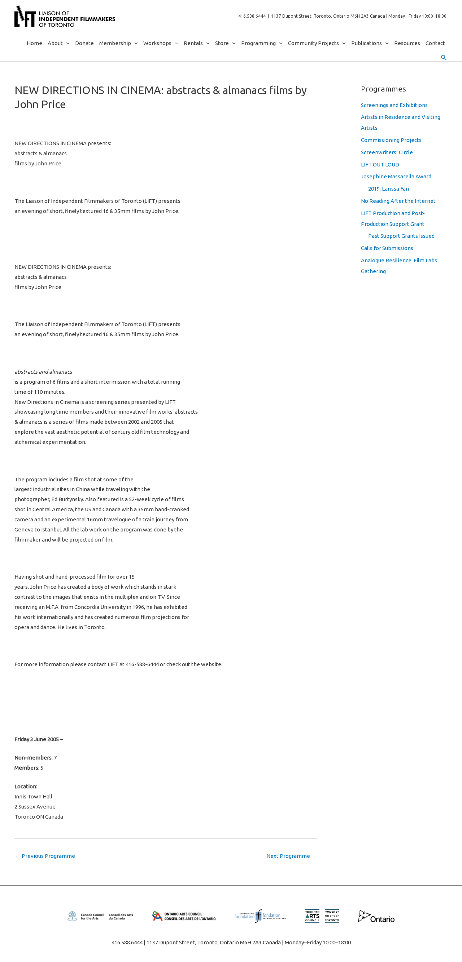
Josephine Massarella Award (396, 176)
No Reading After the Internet (398, 201)
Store (222, 43)
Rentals (193, 43)
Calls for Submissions (387, 248)
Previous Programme (45, 856)
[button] (444, 57)
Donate (84, 43)
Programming (258, 43)
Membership (115, 43)
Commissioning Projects (391, 140)
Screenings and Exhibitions (394, 105)
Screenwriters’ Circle (387, 152)
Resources (407, 43)
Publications (366, 43)
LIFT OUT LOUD (380, 164)
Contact (435, 43)
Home (34, 43)
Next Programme (291, 856)
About (55, 43)
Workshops (157, 43)
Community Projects (313, 43)
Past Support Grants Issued (401, 236)
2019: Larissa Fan (388, 189)
